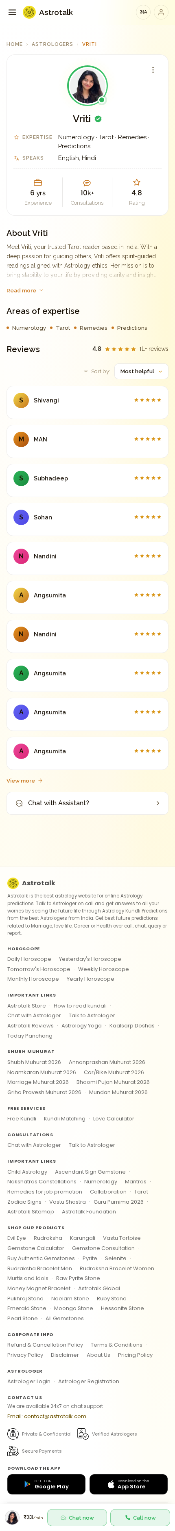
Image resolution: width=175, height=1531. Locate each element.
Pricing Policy (135, 1355)
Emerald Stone (26, 1308)
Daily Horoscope (29, 959)
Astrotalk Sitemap (30, 1211)
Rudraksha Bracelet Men (39, 1268)
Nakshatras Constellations (42, 1181)
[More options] (153, 70)
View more (21, 780)
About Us (98, 1355)
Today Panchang (29, 1036)
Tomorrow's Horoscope (38, 969)
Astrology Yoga (81, 1025)
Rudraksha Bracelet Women (117, 1268)
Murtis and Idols (27, 1278)
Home (15, 44)
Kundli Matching (64, 1118)
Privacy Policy (25, 1355)
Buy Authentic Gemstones (41, 1258)
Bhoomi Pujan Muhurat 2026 (113, 1082)
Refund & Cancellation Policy (45, 1345)
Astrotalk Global (99, 1288)
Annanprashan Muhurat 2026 (107, 1062)
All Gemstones (65, 1318)
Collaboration (108, 1192)
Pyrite (90, 1258)
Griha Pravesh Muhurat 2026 (44, 1092)
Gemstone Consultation (103, 1248)
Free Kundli (21, 1118)
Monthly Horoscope (33, 979)
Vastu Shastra (67, 1202)
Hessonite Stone (122, 1308)
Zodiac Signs (24, 1202)
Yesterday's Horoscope (90, 959)
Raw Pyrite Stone (78, 1278)
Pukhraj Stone (25, 1298)
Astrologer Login (28, 1381)
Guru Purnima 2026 (119, 1202)
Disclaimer (65, 1355)
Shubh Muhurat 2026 (34, 1062)
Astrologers (53, 44)
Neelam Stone (70, 1298)
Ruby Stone (112, 1298)
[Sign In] (161, 12)
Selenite (116, 1258)
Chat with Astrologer (34, 1015)
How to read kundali (80, 1006)
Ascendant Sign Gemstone (90, 1172)
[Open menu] (12, 12)
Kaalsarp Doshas (132, 1025)
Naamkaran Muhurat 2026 (41, 1072)
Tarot (141, 1192)
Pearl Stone (22, 1318)
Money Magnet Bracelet (38, 1288)
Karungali (82, 1238)
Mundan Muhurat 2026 (118, 1092)
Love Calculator (113, 1118)
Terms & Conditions (116, 1345)
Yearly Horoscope (90, 979)
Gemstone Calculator (35, 1248)
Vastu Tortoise (122, 1238)
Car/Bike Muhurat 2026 (114, 1072)
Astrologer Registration (88, 1381)
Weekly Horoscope (103, 969)
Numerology (100, 1181)
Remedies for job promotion (44, 1192)
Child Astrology (27, 1172)
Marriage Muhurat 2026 (38, 1082)
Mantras (136, 1181)
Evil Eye (16, 1238)
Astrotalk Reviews (30, 1025)
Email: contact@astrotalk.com (46, 1416)
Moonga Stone (73, 1308)
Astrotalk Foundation (89, 1211)
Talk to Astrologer (92, 1015)
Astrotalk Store (26, 1006)
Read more (21, 290)
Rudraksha (48, 1238)
